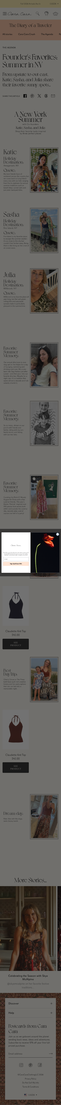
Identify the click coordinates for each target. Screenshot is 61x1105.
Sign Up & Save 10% (16, 564)
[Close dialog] (57, 534)
